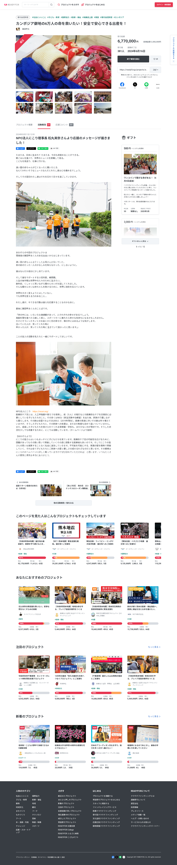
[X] (135, 84)
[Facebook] (122, 84)
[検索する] (51, 4)
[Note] (158, 84)
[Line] (146, 84)
